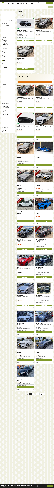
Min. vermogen (4, 70)
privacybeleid (3, 486)
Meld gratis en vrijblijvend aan (34, 81)
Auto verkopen (42, 3)
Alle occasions (49, 3)
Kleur (3, 65)
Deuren (3, 89)
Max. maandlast (4, 23)
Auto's (17, 3)
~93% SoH (21, 135)
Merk (3, 14)
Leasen (27, 3)
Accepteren (50, 485)
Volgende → (42, 394)
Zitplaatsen (4, 84)
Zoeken (50, 6)
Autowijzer (22, 3)
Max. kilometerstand (5, 32)
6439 (37, 394)
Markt (32, 3)
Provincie (3, 98)
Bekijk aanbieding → (25, 40)
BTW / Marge (4, 118)
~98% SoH (21, 38)
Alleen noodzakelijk (42, 485)
